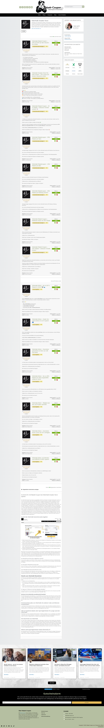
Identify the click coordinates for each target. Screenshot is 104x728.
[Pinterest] (25, 7)
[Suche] (83, 7)
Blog (55, 14)
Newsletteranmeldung (86, 689)
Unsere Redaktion (62, 14)
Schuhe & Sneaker (29, 67)
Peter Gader (25, 101)
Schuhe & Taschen (29, 158)
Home (39, 14)
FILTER (23, 31)
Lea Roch (25, 398)
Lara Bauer (25, 480)
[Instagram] (23, 7)
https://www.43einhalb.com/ (36, 28)
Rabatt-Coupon (22, 712)
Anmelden (87, 702)
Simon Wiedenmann (27, 426)
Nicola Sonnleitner (26, 68)
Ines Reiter (25, 133)
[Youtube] (32, 7)
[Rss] (11, 726)
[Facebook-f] (20, 7)
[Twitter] (29, 7)
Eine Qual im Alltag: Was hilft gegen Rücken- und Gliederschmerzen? (63, 665)
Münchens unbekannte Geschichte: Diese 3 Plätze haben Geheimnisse (39, 665)
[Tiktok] (27, 7)
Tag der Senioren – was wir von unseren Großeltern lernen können (13, 665)
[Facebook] (2, 726)
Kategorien (50, 14)
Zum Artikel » (6, 674)
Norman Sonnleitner (27, 186)
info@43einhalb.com (68, 39)
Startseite (54, 689)
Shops (44, 14)
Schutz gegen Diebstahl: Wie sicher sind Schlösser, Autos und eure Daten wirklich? (90, 665)
